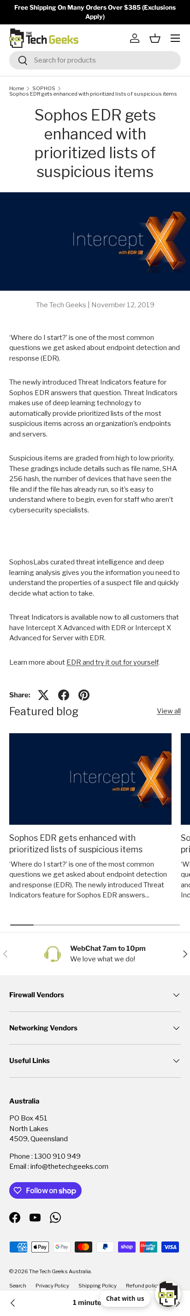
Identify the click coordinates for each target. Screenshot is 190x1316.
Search (17, 1285)
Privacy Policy (52, 1285)
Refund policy (143, 1285)
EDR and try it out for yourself (112, 662)
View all (169, 711)
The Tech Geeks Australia (60, 1271)
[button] (155, 38)
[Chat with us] (168, 1294)
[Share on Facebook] (63, 695)
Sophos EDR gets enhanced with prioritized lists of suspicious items (93, 94)
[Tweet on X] (43, 695)
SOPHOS (43, 88)
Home (16, 88)
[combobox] (95, 60)
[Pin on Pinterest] (84, 695)
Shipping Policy (97, 1285)
